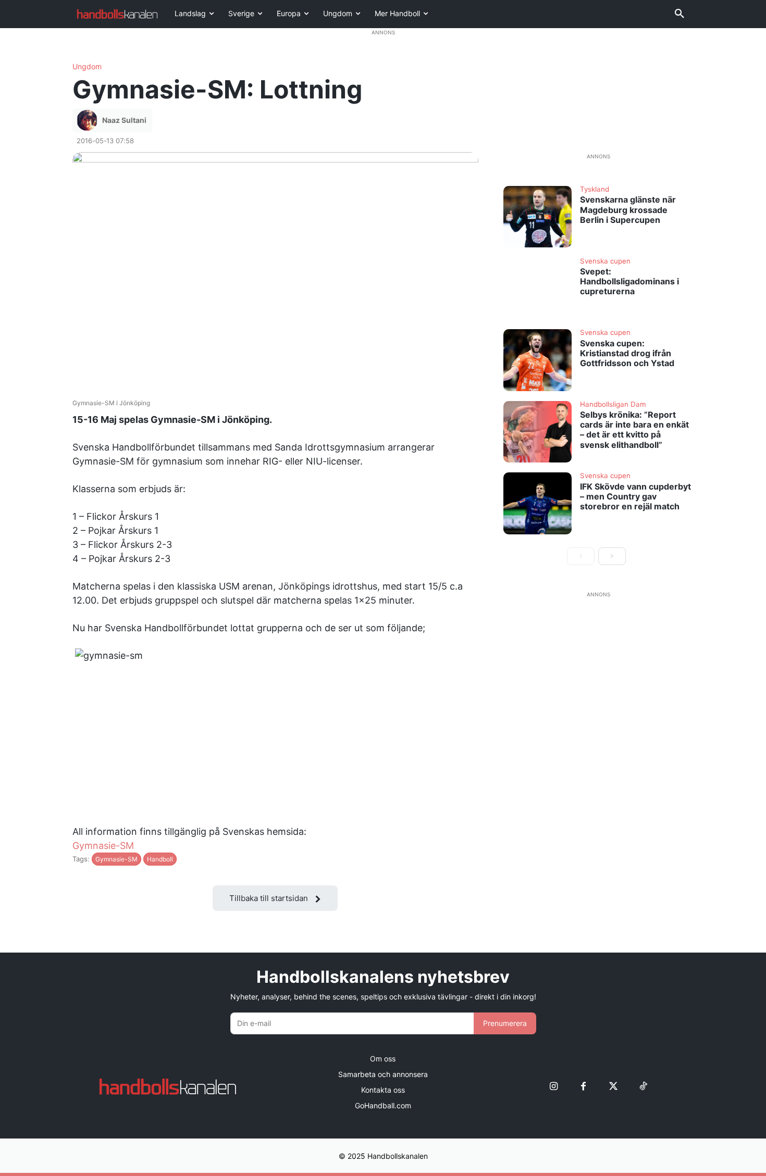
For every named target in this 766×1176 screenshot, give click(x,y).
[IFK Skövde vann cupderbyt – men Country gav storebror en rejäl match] (537, 503)
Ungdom (87, 66)
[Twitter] (613, 1086)
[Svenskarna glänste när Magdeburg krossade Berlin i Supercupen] (537, 216)
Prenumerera (505, 1023)
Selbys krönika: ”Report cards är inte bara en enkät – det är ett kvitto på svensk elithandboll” (634, 429)
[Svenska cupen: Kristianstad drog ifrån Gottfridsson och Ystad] (537, 360)
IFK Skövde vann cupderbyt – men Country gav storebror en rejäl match (635, 496)
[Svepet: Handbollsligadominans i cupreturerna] (537, 288)
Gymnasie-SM (103, 845)
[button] (679, 14)
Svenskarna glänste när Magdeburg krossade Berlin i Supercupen (628, 209)
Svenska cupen (605, 261)
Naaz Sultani (124, 120)
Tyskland (594, 189)
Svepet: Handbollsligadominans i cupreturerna (629, 281)
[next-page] (612, 556)
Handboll (160, 859)
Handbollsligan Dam (613, 404)
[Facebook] (583, 1086)
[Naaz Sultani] (89, 120)
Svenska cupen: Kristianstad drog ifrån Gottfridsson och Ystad (627, 353)
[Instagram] (553, 1086)
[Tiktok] (642, 1086)
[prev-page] (581, 556)
